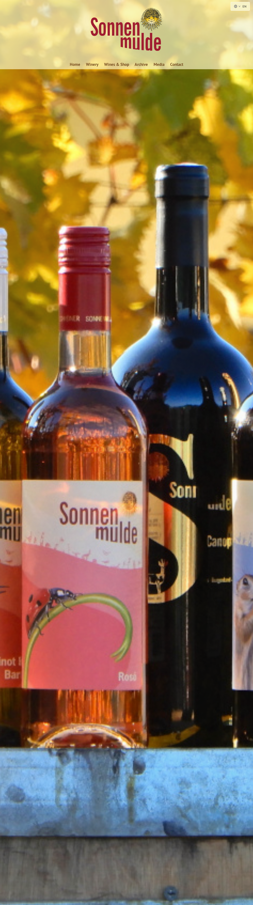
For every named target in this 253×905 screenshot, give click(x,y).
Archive (141, 64)
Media (159, 64)
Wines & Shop (116, 64)
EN (244, 6)
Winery (92, 64)
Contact (176, 64)
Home (75, 64)
